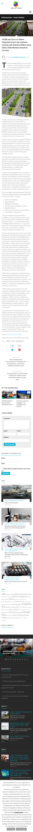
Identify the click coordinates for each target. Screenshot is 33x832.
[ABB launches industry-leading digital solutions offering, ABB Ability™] (5, 726)
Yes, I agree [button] (11, 829)
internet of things (10, 607)
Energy (12, 755)
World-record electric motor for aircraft (16, 581)
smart (21, 612)
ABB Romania (9, 594)
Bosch (11, 599)
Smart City (19, 712)
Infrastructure (6, 17)
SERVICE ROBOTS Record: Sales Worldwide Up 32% (7, 402)
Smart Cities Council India (14, 334)
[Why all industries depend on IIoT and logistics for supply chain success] (5, 758)
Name (6, 431)
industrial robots (17, 604)
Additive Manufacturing (12, 524)
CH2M (8, 341)
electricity (24, 599)
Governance (18, 755)
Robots (16, 612)
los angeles (28, 607)
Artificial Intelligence (19, 596)
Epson (10, 601)
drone (21, 599)
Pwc (11, 612)
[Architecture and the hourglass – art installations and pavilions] (23, 395)
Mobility (21, 500)
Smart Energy (9, 615)
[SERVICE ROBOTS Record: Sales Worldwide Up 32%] (9, 395)
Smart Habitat (18, 17)
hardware (3, 604)
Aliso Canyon (8, 596)
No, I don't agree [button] (21, 829)
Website (6, 437)
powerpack (6, 612)
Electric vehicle (9, 577)
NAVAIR (28, 609)
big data (6, 599)
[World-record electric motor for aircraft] (16, 570)
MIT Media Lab (22, 609)
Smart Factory (18, 615)
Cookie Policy (18, 812)
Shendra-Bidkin (19, 341)
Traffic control (15, 714)
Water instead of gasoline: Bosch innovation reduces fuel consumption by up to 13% (16, 554)
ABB (3, 594)
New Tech (22, 524)
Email (19, 431)
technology (15, 618)
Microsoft (13, 609)
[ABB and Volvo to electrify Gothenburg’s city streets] (5, 715)
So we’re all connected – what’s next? (13, 692)
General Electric (20, 601)
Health (7, 604)
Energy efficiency (20, 770)
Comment (7, 418)
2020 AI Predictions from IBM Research (14, 681)
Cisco (13, 341)
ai (31, 594)
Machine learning (5, 609)
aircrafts (3, 596)
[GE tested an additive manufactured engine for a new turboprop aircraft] (16, 516)
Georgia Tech (28, 601)
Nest (2, 612)
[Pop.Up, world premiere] (16, 493)
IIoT (10, 604)
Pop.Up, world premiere (11, 503)
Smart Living (13, 760)
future (13, 601)
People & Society (23, 757)
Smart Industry (12, 551)
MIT (17, 609)
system (10, 618)
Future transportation (11, 500)
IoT (17, 607)
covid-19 (17, 599)
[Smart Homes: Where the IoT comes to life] (5, 773)
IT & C (23, 607)
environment (4, 601)
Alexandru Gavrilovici (19, 57)
